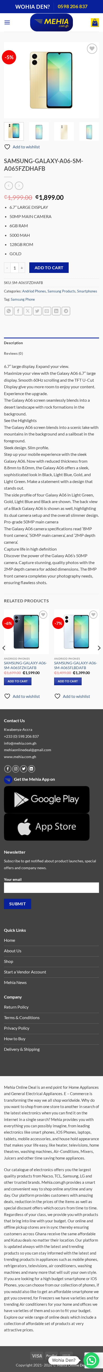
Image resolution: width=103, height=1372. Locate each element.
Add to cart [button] (18, 681)
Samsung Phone (23, 299)
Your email (13, 879)
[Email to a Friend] (47, 311)
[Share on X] (28, 311)
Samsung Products (62, 291)
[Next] (90, 80)
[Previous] (12, 80)
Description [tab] (13, 343)
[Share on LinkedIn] (56, 311)
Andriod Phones (34, 291)
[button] (7, 22)
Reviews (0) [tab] (13, 353)
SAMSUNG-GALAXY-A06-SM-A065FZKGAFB (25, 665)
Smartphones (87, 291)
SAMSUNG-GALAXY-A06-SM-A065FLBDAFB (75, 665)
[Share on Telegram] (66, 311)
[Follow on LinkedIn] (31, 769)
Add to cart (49, 267)
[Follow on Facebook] (7, 769)
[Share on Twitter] (37, 311)
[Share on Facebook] (18, 311)
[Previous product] (19, 186)
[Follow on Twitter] (23, 769)
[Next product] (8, 186)
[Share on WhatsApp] (8, 311)
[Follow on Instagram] (15, 769)
